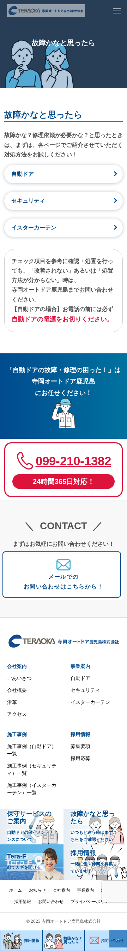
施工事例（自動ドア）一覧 (31, 749)
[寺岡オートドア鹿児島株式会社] (46, 10)
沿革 (12, 702)
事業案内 (80, 666)
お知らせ (37, 890)
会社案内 (17, 666)
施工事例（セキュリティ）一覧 (31, 769)
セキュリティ (28, 201)
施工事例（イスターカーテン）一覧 (31, 788)
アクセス (17, 714)
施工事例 (17, 734)
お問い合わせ (51, 901)
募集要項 (80, 746)
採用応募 (80, 758)
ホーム (15, 890)
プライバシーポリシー (92, 901)
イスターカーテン (33, 228)
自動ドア (22, 174)
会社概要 (17, 690)
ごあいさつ (19, 678)
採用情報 (80, 734)
